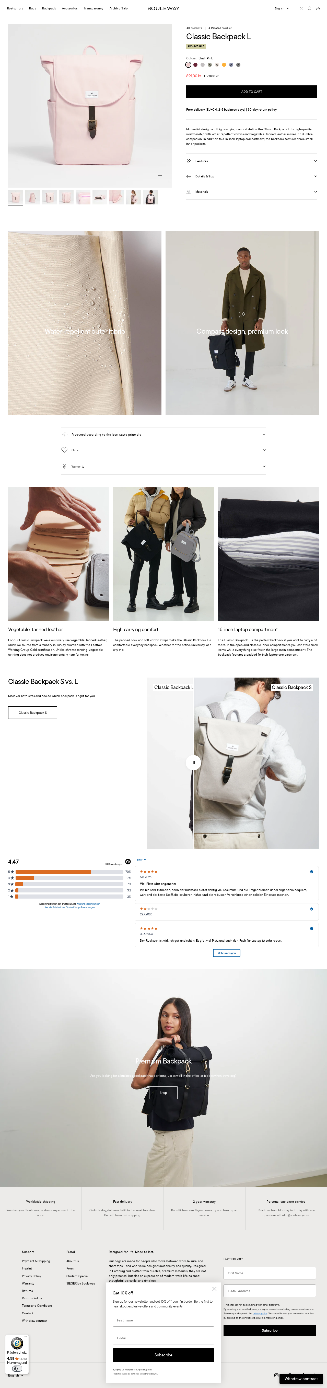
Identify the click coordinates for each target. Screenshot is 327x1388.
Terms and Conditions (37, 1305)
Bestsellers (15, 8)
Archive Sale (119, 8)
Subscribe (270, 1330)
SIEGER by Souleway (80, 1283)
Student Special (77, 1276)
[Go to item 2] (32, 197)
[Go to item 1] (15, 197)
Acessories (70, 8)
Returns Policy (32, 1298)
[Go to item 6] (99, 197)
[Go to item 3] (49, 197)
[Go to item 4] (66, 197)
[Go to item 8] (133, 197)
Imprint (27, 1268)
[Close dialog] (214, 1289)
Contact (27, 1313)
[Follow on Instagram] (276, 1375)
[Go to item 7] (116, 197)
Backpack (49, 8)
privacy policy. (145, 1369)
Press (70, 1268)
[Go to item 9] (150, 197)
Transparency (93, 8)
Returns (27, 1291)
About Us (72, 1261)
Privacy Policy (31, 1276)
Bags (32, 8)
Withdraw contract (34, 1320)
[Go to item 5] (83, 197)
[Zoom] (160, 175)
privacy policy (260, 1313)
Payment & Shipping (36, 1261)
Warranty (28, 1283)
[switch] (17, 1369)
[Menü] (26, 1337)
